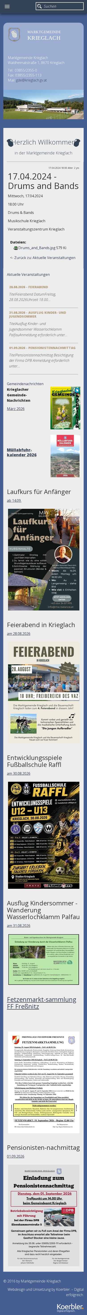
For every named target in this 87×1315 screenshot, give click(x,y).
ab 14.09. (14, 500)
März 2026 (16, 408)
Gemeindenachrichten (25, 383)
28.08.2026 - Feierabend (28, 287)
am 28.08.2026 (18, 633)
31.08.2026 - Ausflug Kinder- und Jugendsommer (37, 314)
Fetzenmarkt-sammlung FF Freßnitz (41, 1002)
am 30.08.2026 (18, 773)
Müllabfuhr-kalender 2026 (22, 452)
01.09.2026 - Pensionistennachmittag (42, 348)
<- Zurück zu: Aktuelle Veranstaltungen (42, 257)
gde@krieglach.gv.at (31, 80)
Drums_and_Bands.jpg (37, 247)
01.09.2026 (15, 1156)
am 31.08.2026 (18, 925)
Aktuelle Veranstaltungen (28, 274)
